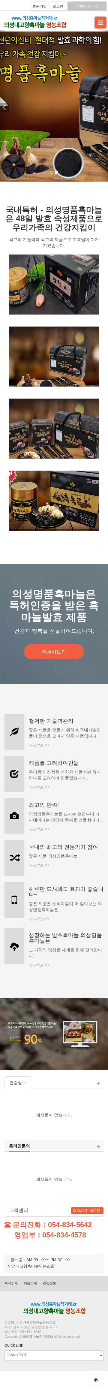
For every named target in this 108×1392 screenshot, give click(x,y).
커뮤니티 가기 (87, 6)
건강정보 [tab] (17, 1082)
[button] (4, 106)
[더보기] (98, 1083)
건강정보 (49, 1283)
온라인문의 (19, 1145)
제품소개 (30, 1283)
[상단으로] (96, 1380)
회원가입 (39, 6)
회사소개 (11, 1283)
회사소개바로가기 (87, 1210)
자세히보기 (54, 651)
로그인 (57, 6)
